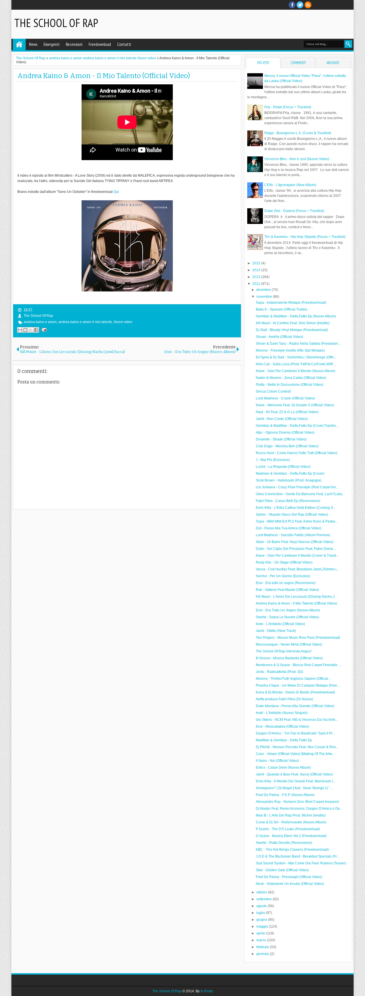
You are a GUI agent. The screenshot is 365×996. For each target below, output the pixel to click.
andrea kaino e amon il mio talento (85, 322)
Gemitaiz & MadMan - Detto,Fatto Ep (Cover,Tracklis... (297, 426)
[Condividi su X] (31, 330)
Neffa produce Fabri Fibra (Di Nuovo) (284, 699)
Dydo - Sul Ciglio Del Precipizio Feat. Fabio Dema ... (296, 549)
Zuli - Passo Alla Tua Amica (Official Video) (288, 528)
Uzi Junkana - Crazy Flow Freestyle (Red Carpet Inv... (297, 487)
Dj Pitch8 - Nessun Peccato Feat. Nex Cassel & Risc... (297, 747)
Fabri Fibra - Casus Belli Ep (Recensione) (288, 501)
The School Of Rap (56, 22)
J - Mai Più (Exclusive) (273, 460)
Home (19, 44)
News (33, 44)
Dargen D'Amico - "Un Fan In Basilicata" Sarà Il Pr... (295, 733)
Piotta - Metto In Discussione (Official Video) (289, 385)
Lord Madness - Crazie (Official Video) (285, 398)
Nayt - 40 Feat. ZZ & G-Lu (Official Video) (287, 412)
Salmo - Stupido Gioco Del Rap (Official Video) (292, 515)
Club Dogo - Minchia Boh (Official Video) (287, 446)
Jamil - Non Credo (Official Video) (282, 419)
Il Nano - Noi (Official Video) (277, 761)
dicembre (264, 290)
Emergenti (52, 44)
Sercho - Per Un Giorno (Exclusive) (283, 576)
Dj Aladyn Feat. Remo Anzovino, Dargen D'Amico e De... (299, 809)
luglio (261, 913)
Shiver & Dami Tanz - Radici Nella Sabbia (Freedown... (298, 344)
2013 (256, 277)
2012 (256, 284)
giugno (262, 920)
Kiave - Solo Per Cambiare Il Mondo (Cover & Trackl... (297, 556)
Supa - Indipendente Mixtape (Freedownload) (291, 303)
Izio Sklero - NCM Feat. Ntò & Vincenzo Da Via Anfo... (297, 720)
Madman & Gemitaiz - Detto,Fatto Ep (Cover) (290, 473)
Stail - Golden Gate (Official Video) (282, 870)
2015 (256, 263)
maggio (262, 926)
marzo (261, 940)
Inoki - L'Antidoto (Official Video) (280, 624)
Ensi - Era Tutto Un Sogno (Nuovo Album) (288, 610)
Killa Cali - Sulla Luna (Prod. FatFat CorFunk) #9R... (296, 364)
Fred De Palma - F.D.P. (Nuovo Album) (285, 795)
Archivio (333, 62)
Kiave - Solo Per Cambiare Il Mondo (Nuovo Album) (295, 371)
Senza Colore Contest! (273, 391)
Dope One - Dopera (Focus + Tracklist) (294, 211)
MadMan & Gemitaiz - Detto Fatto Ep (284, 740)
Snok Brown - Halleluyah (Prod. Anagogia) (288, 480)
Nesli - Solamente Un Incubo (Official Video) (290, 884)
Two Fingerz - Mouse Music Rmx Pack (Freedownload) (298, 638)
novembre (264, 297)
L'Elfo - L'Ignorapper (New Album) (290, 185)
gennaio (263, 954)
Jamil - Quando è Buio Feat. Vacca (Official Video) (294, 774)
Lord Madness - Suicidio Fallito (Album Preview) (293, 535)
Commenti (298, 62)
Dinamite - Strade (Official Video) (281, 439)
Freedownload (100, 44)
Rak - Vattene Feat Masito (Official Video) (287, 590)
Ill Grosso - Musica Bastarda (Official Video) (289, 658)
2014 (256, 270)
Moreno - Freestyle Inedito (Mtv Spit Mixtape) (290, 350)
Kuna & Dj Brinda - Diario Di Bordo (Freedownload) (295, 692)
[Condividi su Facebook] (36, 330)
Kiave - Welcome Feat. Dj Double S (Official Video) (295, 405)
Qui (116, 192)
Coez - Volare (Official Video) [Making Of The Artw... (295, 754)
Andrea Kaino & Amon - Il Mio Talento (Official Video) (103, 76)
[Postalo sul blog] (25, 330)
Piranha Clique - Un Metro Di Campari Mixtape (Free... (298, 685)
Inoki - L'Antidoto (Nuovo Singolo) (282, 713)
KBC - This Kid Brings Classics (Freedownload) (292, 850)
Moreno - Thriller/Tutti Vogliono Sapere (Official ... (294, 679)
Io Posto (206, 991)
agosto (262, 906)
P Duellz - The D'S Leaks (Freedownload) (288, 829)
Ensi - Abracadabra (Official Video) (282, 726)
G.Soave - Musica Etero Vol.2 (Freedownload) (291, 836)
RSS (308, 4)
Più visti (263, 62)
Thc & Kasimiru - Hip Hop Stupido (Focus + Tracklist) (304, 237)
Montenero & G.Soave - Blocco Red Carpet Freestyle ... (298, 665)
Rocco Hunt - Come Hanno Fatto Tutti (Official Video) (296, 453)
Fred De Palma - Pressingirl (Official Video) (289, 877)
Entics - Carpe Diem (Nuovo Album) (283, 768)
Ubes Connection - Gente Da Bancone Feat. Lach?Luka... (300, 494)
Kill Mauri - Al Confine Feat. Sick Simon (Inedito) (293, 323)
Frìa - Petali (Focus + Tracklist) (287, 107)
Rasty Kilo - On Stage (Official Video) (284, 562)
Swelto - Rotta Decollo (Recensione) (284, 843)
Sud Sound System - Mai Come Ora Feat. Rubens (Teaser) (301, 863)
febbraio (263, 947)
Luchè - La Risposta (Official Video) (283, 467)
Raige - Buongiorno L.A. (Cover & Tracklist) (297, 133)
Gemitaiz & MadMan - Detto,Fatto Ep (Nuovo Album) (296, 316)
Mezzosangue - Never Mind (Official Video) (289, 644)
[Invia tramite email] (20, 330)
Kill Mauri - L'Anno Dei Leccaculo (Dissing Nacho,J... (296, 597)
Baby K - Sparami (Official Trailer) (281, 309)
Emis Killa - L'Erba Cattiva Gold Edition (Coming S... (296, 508)
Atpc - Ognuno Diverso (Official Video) (285, 432)
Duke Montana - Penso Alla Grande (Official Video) (295, 706)
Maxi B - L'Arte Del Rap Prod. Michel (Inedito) (291, 815)
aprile (261, 933)
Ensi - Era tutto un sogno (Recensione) (286, 583)
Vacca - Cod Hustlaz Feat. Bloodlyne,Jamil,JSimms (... (297, 569)
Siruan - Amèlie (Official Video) (279, 337)
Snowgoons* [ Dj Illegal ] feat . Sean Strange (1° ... (294, 788)
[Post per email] (43, 330)
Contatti (124, 44)
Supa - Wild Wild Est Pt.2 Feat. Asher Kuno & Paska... (297, 521)
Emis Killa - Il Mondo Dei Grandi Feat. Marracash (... (296, 781)
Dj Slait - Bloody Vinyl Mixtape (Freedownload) (292, 330)
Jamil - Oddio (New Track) (276, 631)
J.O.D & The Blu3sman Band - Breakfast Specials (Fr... (297, 856)
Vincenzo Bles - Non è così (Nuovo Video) (296, 159)
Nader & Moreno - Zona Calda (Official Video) (291, 378)
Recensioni (74, 44)
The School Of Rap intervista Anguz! (283, 651)
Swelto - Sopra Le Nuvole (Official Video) (287, 617)
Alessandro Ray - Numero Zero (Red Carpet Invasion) (297, 802)
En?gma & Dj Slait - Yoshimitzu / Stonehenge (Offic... (296, 357)
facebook (292, 4)
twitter (300, 4)
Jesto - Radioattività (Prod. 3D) (279, 672)
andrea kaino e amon (40, 322)
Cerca (348, 44)
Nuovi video (123, 322)
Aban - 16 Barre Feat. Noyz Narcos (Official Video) (294, 542)
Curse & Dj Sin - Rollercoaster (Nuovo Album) (291, 822)
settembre (264, 899)
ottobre (262, 892)
